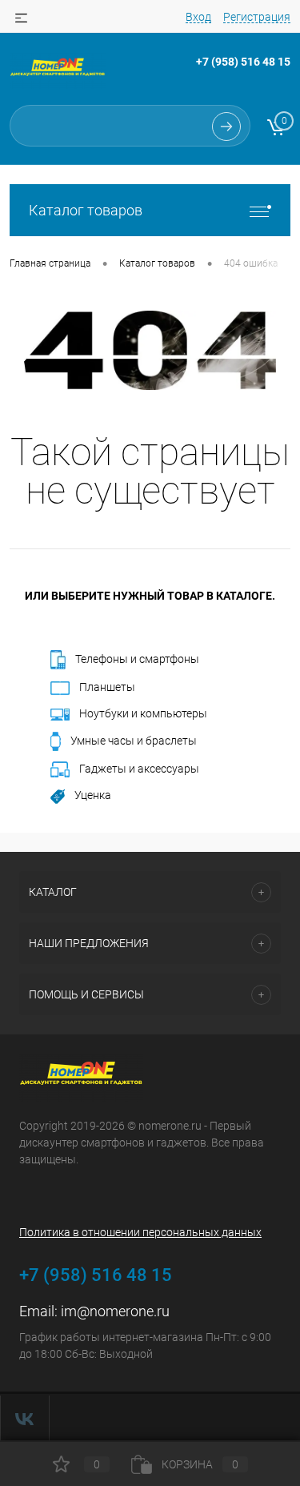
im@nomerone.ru (115, 1311)
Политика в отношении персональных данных (140, 1232)
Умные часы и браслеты (133, 740)
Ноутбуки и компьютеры (143, 713)
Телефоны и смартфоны (137, 659)
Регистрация (256, 16)
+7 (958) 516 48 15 (243, 61)
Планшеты (107, 687)
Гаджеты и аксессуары (139, 768)
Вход (198, 16)
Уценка (92, 795)
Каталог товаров (85, 210)
